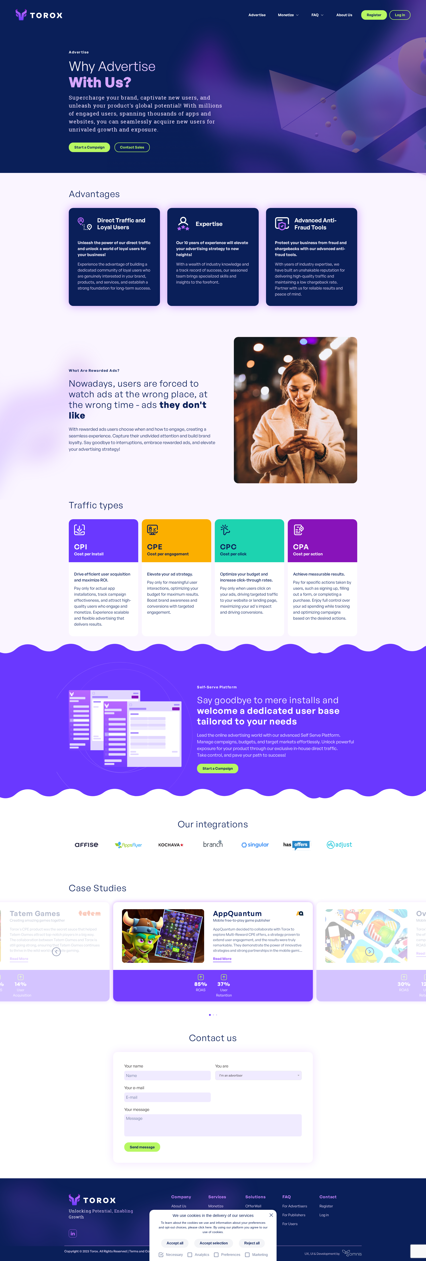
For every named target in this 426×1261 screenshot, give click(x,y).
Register (374, 15)
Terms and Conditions (145, 1251)
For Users (290, 1224)
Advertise (257, 15)
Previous (56, 951)
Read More (19, 958)
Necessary (174, 1255)
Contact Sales (132, 147)
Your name (133, 1065)
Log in (400, 15)
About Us (344, 15)
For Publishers (293, 1215)
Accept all (175, 1243)
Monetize (286, 15)
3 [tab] (216, 1014)
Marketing (260, 1255)
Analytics (202, 1255)
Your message (136, 1109)
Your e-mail (134, 1087)
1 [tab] (210, 1015)
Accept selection (214, 1243)
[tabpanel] (213, 951)
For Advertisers (294, 1206)
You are (229, 1071)
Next (369, 951)
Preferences (230, 1255)
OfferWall (253, 1206)
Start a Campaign (89, 147)
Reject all (252, 1243)
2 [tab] (213, 1014)
